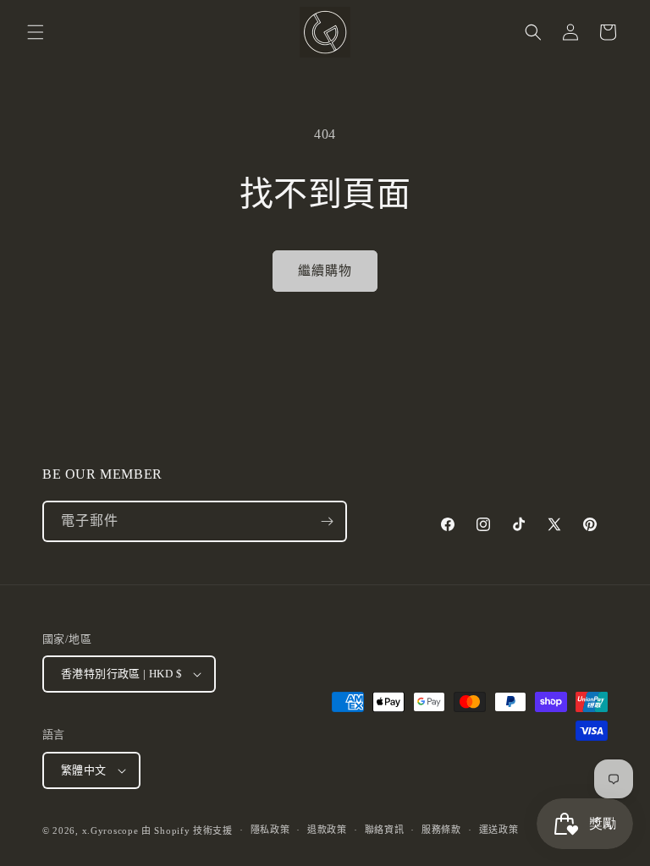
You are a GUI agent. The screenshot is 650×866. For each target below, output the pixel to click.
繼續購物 (325, 270)
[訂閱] (326, 521)
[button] (35, 32)
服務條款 (441, 830)
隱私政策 (270, 830)
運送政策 (499, 830)
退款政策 (327, 830)
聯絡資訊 (385, 830)
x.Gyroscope (110, 830)
